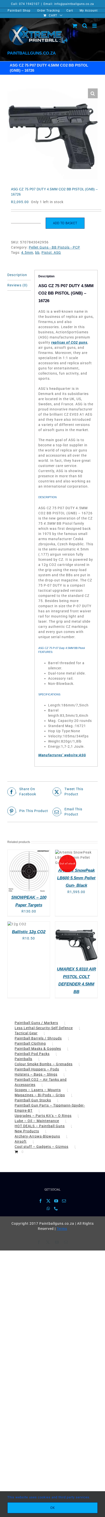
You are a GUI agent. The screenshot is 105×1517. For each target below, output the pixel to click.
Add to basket (65, 223)
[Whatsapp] (48, 1208)
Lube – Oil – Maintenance (37, 1121)
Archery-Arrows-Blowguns (37, 1136)
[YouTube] (56, 1201)
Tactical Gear (26, 1033)
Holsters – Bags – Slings (36, 1074)
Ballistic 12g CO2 (28, 931)
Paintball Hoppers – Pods (37, 1069)
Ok (52, 1507)
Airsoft (21, 1141)
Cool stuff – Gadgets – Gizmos (41, 1147)
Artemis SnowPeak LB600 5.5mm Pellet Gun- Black (76, 878)
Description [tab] (17, 275)
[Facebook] (41, 1201)
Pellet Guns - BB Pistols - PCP (54, 247)
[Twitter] (48, 1201)
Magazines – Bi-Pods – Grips (40, 1095)
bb (37, 252)
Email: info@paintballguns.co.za (68, 4)
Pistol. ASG (51, 252)
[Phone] (56, 1208)
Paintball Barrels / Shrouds (38, 1038)
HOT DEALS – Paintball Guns (40, 1126)
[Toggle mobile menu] (95, 25)
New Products (27, 1131)
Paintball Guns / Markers (36, 1023)
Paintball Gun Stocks (33, 1100)
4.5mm (27, 252)
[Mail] (64, 1201)
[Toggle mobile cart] (74, 25)
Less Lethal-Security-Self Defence (44, 1028)
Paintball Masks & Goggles (38, 1049)
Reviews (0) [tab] (17, 285)
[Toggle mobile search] (84, 25)
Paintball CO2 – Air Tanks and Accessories (41, 1082)
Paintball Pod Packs (32, 1054)
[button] (93, 93)
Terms (62, 1229)
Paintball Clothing (30, 1043)
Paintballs (23, 1059)
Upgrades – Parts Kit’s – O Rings (43, 1116)
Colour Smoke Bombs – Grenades (44, 1064)
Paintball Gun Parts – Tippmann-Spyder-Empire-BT (50, 1107)
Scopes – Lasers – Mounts (38, 1090)
